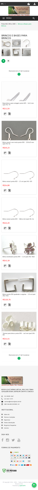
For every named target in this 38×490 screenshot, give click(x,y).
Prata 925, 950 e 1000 (8, 24)
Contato (6, 428)
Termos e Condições (9, 417)
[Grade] (3, 61)
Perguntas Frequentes (10, 425)
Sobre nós (6, 414)
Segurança (7, 420)
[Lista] (8, 61)
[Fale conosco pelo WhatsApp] (34, 485)
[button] (5, 457)
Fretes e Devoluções (9, 422)
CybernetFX (22, 485)
